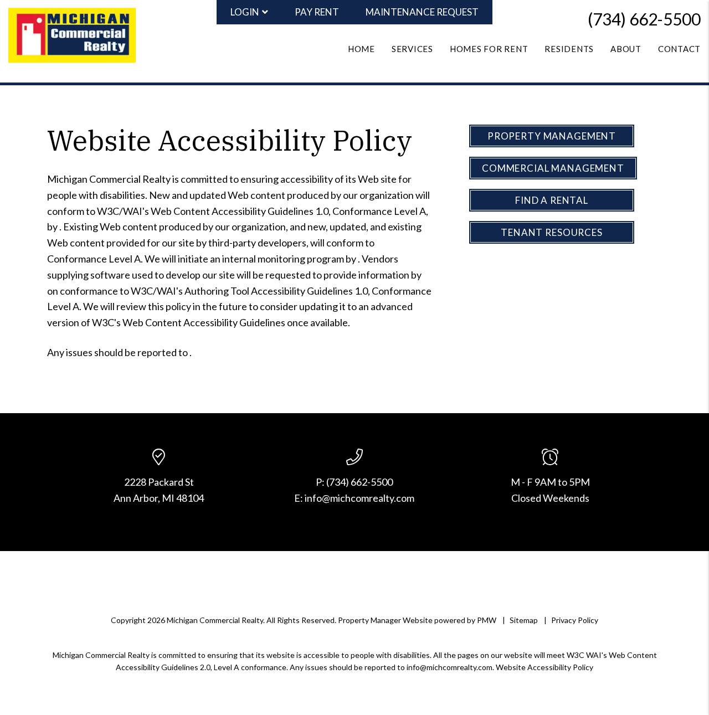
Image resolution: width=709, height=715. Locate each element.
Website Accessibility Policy (544, 667)
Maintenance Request (422, 12)
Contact (679, 49)
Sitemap (524, 620)
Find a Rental (551, 200)
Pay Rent (317, 12)
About (625, 49)
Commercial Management (553, 168)
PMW (486, 620)
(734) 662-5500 (644, 19)
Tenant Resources (552, 232)
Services (412, 49)
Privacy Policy (574, 620)
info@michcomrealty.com (359, 498)
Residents (569, 49)
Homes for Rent (489, 49)
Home (361, 49)
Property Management (551, 136)
